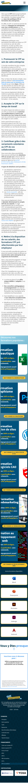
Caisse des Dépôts (7, 220)
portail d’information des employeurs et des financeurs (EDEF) (13, 162)
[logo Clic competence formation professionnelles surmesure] (6, 2)
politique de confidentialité (12, 686)
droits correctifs (12, 192)
